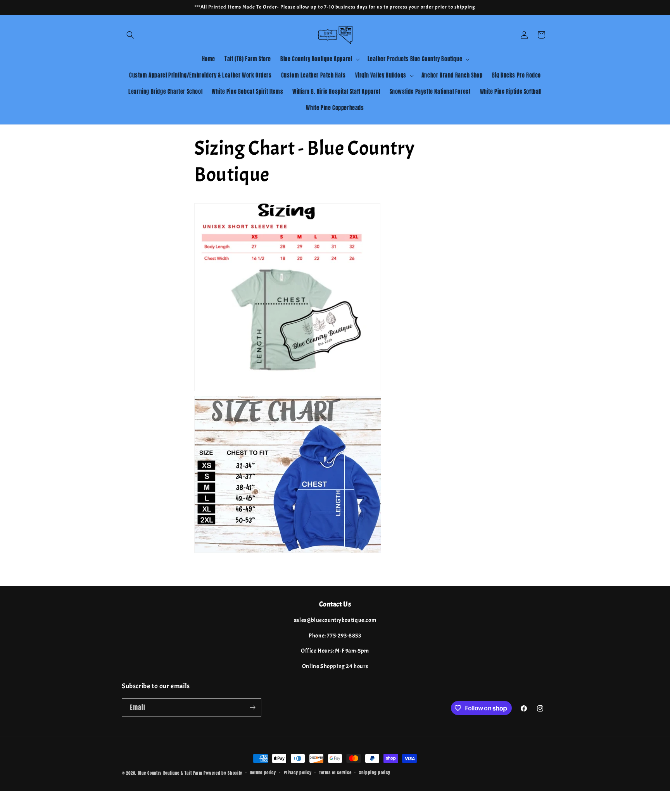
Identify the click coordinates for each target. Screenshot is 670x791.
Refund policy (263, 772)
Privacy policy (298, 772)
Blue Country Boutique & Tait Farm (170, 773)
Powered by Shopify (223, 773)
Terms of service (335, 772)
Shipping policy (374, 772)
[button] (130, 34)
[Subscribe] (252, 707)
